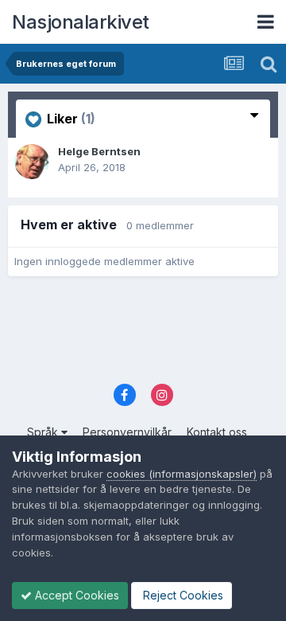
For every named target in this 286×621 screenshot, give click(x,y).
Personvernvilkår (127, 432)
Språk (44, 432)
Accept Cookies (75, 595)
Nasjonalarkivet (80, 21)
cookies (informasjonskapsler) (181, 473)
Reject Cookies (181, 595)
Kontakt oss (217, 432)
